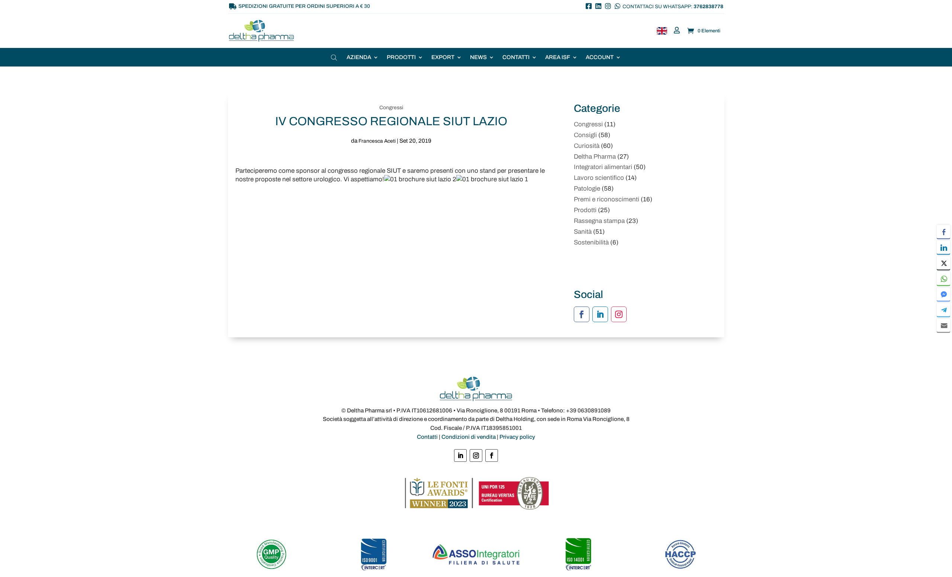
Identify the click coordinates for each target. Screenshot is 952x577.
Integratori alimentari (603, 167)
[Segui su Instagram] (619, 314)
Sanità (583, 231)
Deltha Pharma (595, 156)
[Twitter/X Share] (943, 262)
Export (442, 57)
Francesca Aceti (377, 141)
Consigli (585, 135)
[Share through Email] (943, 325)
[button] (943, 339)
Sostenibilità (591, 242)
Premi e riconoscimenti (606, 199)
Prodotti (401, 57)
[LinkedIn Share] (943, 247)
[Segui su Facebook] (581, 314)
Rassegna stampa (599, 220)
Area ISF (557, 57)
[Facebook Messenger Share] (943, 294)
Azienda (359, 57)
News (478, 57)
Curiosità (586, 145)
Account (600, 57)
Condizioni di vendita (468, 437)
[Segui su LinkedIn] (600, 314)
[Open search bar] (334, 57)
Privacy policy (517, 437)
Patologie (587, 188)
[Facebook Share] (943, 231)
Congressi (391, 107)
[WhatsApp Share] (943, 278)
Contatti (516, 57)
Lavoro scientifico (599, 177)
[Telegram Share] (943, 309)
